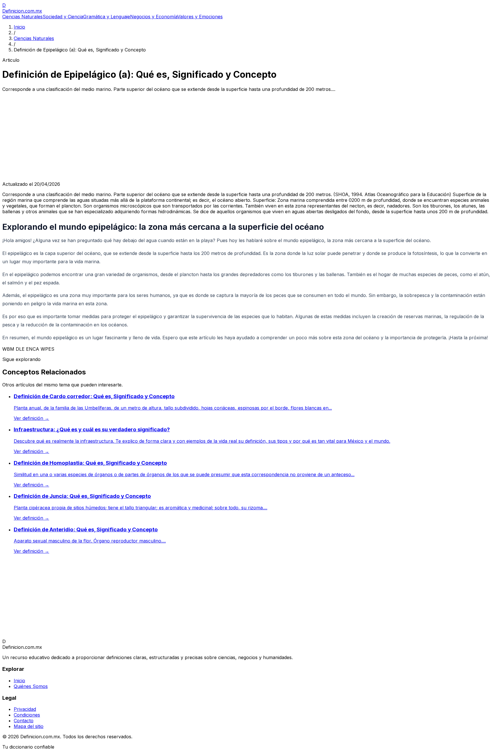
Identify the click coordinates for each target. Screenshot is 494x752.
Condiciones (27, 715)
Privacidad (25, 709)
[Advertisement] (247, 137)
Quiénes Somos (31, 686)
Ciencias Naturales (22, 16)
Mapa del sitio (28, 726)
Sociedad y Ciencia (63, 16)
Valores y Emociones (200, 16)
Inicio (19, 27)
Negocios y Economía (153, 16)
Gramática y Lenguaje (106, 16)
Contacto (23, 720)
